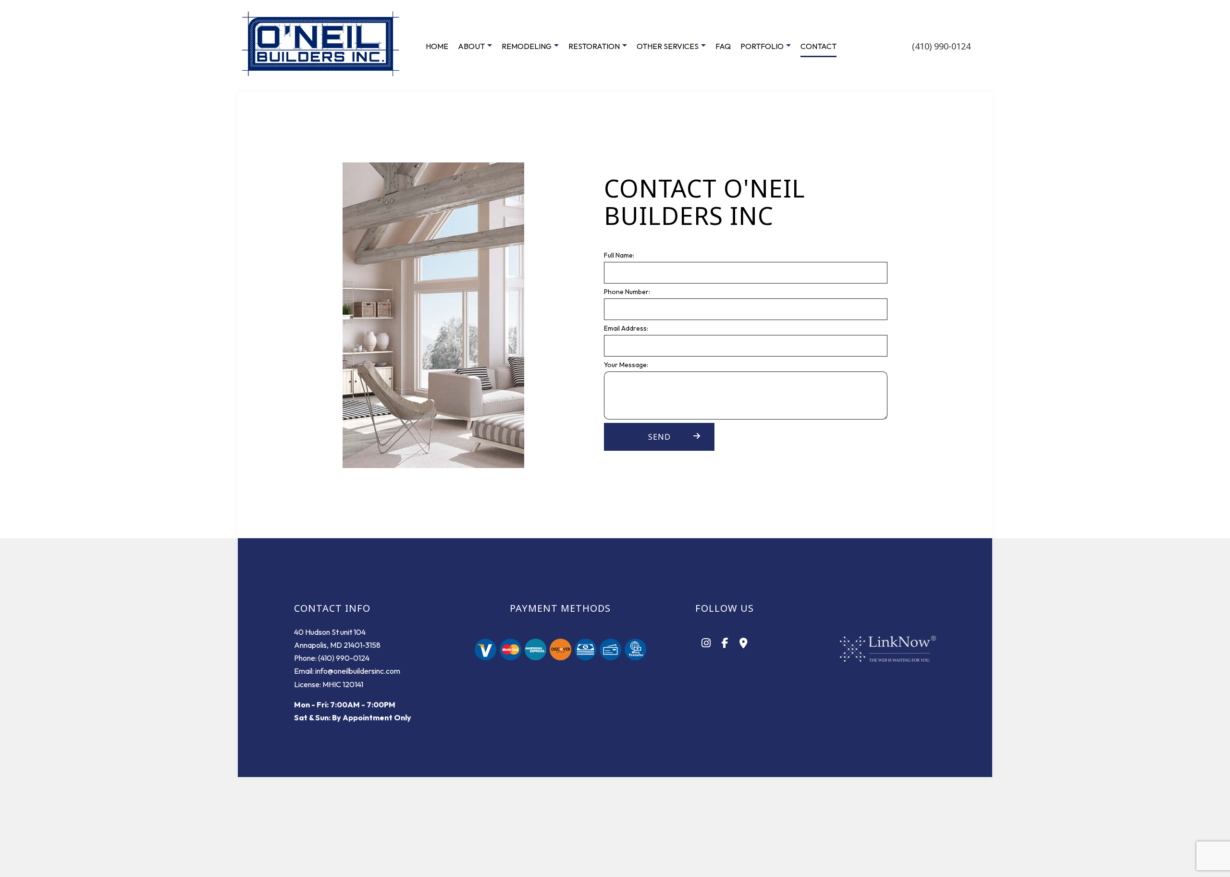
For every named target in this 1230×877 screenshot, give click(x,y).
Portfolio (762, 46)
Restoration (594, 46)
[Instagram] (706, 644)
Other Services (668, 46)
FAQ (723, 46)
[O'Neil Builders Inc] (322, 45)
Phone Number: (627, 291)
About (471, 46)
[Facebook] (725, 644)
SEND (659, 437)
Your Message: (626, 364)
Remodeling (527, 46)
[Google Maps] (743, 644)
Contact (818, 46)
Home (437, 46)
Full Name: (619, 255)
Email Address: (626, 328)
